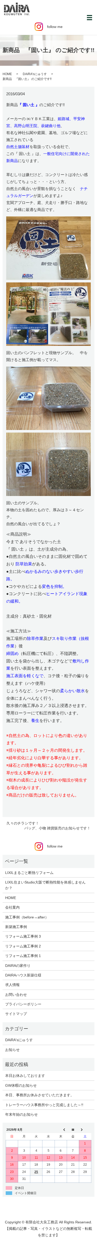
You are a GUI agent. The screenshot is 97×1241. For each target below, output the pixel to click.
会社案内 (12, 907)
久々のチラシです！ (22, 823)
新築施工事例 (16, 927)
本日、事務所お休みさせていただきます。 (39, 1095)
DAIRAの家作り (18, 965)
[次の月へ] (85, 1129)
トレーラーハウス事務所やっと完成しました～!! (44, 1105)
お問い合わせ (16, 994)
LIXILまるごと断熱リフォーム (29, 873)
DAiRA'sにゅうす (35, 74)
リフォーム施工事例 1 (23, 956)
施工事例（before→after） (27, 917)
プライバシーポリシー (23, 1004)
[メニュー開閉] (89, 17)
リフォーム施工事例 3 (23, 936)
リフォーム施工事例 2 (23, 946)
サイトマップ (16, 1014)
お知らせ (12, 1050)
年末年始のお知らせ (21, 1114)
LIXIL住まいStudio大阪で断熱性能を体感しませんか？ (45, 885)
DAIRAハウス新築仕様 (23, 975)
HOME (7, 74)
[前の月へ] (61, 1129)
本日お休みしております (25, 1076)
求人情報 (12, 985)
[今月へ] (73, 1129)
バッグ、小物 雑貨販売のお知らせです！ (57, 828)
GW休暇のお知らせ (21, 1085)
